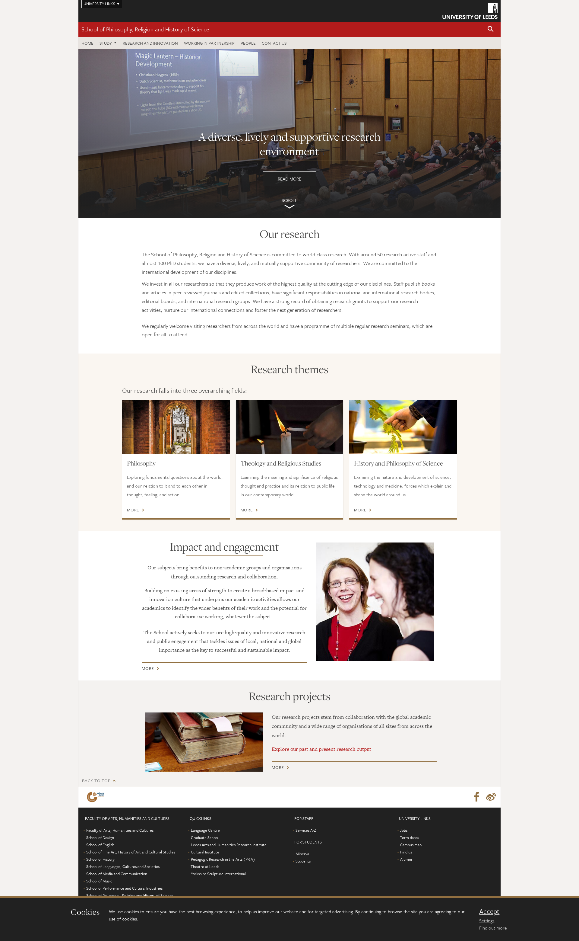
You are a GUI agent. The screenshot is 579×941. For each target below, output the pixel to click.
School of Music (99, 881)
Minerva (302, 854)
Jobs (403, 830)
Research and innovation (150, 43)
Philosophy (141, 463)
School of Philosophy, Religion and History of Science (145, 29)
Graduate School (205, 837)
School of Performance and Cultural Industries (124, 888)
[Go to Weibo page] (491, 797)
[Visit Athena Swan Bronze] (96, 797)
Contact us (274, 43)
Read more (289, 133)
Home (87, 43)
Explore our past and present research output (321, 749)
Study (106, 43)
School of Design (100, 837)
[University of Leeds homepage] (470, 11)
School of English (100, 845)
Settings (486, 920)
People (248, 43)
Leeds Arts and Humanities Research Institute (229, 845)
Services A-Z (306, 830)
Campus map (411, 845)
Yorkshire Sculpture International (218, 874)
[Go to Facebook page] (476, 797)
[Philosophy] (176, 427)
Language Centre (205, 830)
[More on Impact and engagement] (375, 602)
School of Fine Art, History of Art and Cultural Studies (130, 852)
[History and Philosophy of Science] (403, 427)
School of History (100, 859)
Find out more (493, 927)
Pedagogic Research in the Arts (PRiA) (223, 859)
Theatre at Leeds (205, 866)
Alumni (406, 859)
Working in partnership (209, 43)
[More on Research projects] (204, 742)
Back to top (96, 780)
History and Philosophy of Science (398, 463)
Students (303, 861)
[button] (491, 29)
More (133, 510)
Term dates (409, 837)
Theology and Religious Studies (281, 463)
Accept (489, 911)
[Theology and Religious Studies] (289, 427)
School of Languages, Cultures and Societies (123, 866)
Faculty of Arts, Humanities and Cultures (119, 830)
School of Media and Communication (116, 874)
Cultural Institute (205, 852)
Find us (406, 852)
